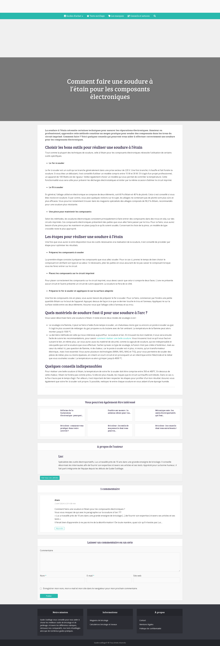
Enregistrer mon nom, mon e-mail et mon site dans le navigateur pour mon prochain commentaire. (90, 588)
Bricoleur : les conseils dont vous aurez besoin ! (166, 426)
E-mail (90, 575)
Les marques (117, 16)
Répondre (59, 528)
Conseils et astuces (140, 16)
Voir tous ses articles (49, 478)
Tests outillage (97, 16)
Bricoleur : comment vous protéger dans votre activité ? (71, 428)
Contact (142, 620)
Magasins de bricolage (99, 620)
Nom (43, 575)
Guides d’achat (73, 16)
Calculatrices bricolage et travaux (103, 624)
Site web (137, 575)
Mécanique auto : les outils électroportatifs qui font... (165, 413)
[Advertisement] (110, 38)
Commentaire (46, 550)
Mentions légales (146, 624)
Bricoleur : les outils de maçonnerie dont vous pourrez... (118, 428)
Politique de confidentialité (150, 628)
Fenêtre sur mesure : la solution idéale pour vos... (119, 411)
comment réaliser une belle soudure (114, 338)
